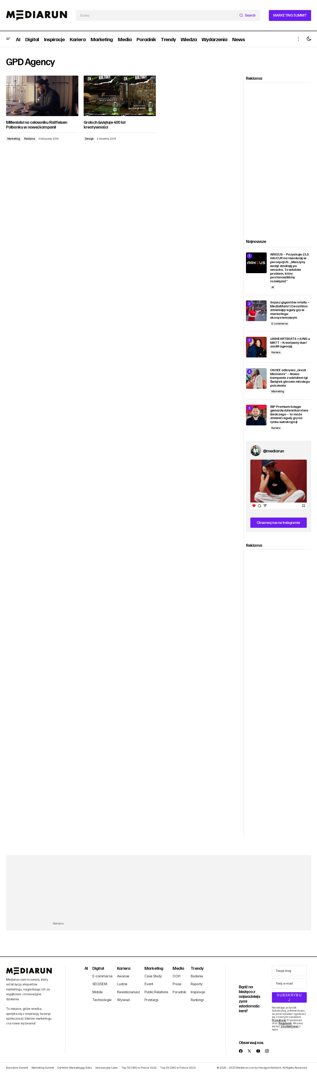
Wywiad (123, 1000)
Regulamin (285, 1023)
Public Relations (156, 992)
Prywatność (279, 1020)
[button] (8, 39)
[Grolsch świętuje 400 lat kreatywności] (120, 96)
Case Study (153, 976)
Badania (197, 976)
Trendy (197, 968)
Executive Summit (17, 1067)
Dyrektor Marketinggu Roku (75, 1067)
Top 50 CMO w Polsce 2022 (139, 1067)
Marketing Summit (43, 1067)
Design (89, 138)
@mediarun (273, 451)
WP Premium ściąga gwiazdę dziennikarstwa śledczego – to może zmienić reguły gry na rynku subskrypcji (289, 414)
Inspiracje (198, 992)
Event (148, 984)
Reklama (29, 138)
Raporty (197, 984)
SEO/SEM (99, 984)
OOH (176, 976)
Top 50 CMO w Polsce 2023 (177, 1067)
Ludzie (122, 984)
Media (178, 968)
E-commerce (279, 323)
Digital (98, 968)
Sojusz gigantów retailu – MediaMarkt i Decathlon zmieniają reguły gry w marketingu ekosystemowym (290, 310)
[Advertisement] (278, 156)
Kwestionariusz (128, 992)
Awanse (123, 976)
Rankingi (197, 1000)
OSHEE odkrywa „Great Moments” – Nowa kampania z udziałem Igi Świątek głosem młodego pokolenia (290, 377)
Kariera (275, 352)
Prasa (177, 984)
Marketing (13, 138)
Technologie (102, 1000)
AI (272, 287)
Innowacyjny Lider (106, 1067)
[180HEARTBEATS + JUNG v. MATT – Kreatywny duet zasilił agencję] (256, 347)
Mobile (97, 992)
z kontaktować (290, 1026)
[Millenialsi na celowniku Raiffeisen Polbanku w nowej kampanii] (42, 96)
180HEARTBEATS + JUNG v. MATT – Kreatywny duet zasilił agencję (290, 342)
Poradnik (179, 992)
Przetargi (151, 1000)
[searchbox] (156, 15)
